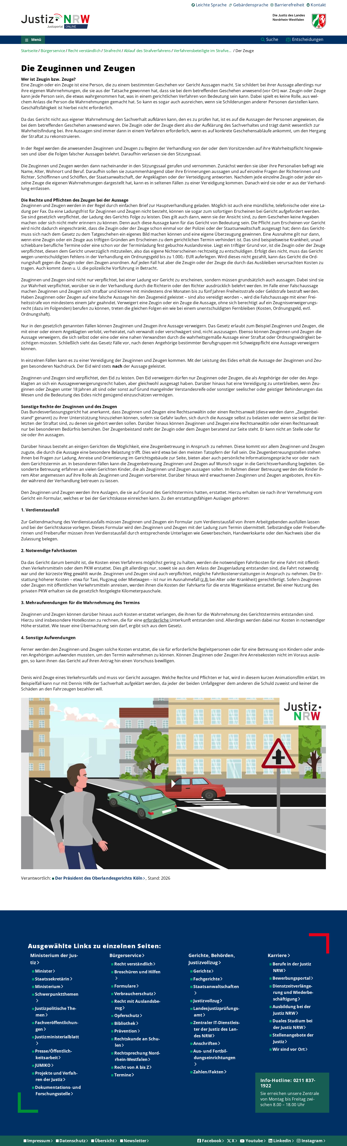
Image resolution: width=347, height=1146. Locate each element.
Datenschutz (72, 1140)
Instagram (312, 1140)
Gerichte (202, 971)
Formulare (125, 986)
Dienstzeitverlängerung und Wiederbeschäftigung (293, 992)
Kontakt (318, 5)
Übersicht (105, 1140)
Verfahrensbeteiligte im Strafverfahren (203, 50)
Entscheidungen (307, 39)
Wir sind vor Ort (289, 1049)
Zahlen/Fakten (209, 1072)
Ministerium (48, 986)
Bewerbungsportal (291, 978)
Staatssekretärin (52, 979)
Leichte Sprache (211, 5)
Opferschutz (127, 1015)
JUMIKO (43, 1065)
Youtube (254, 1140)
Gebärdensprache (250, 5)
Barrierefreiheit (289, 5)
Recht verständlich (84, 50)
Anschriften (205, 1043)
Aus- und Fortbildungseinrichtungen (214, 1054)
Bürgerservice (53, 50)
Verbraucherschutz (134, 993)
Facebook (212, 1140)
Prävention (126, 1031)
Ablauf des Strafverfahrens (147, 50)
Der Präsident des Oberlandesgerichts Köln (99, 878)
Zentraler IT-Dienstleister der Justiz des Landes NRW (217, 1029)
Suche (272, 39)
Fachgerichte (207, 979)
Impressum (38, 1140)
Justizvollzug (206, 1001)
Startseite (29, 50)
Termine (123, 1075)
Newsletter (135, 1140)
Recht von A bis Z (132, 1067)
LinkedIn (282, 1140)
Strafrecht (112, 50)
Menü (36, 39)
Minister (44, 971)
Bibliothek (125, 1023)
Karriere (277, 955)
